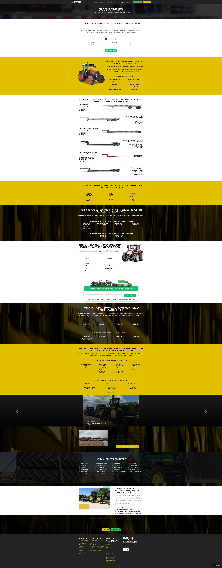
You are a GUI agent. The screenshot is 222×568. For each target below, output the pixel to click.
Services (96, 2)
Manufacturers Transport (102, 463)
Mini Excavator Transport (119, 473)
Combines (89, 193)
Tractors (89, 192)
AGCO (87, 258)
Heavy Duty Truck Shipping (119, 471)
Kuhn (109, 263)
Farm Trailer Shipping (101, 469)
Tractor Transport (84, 465)
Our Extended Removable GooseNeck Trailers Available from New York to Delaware (88, 154)
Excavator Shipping (84, 469)
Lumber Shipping (117, 463)
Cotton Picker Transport (102, 475)
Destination (114, 42)
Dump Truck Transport (118, 467)
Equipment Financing (110, 560)
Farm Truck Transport (101, 467)
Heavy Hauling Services (85, 473)
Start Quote (147, 2)
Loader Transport (133, 465)
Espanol (80, 553)
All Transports (109, 548)
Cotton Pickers (89, 194)
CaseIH (87, 268)
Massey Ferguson (109, 268)
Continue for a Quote (110, 50)
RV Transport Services (118, 475)
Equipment (102, 2)
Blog (91, 543)
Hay (107, 547)
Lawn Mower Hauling (101, 465)
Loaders (89, 198)
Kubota (109, 261)
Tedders (133, 192)
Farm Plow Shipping (134, 467)
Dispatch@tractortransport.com (112, 558)
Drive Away (81, 547)
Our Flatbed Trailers (83, 104)
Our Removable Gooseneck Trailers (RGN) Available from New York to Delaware (133, 141)
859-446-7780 (112, 557)
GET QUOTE (129, 296)
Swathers (89, 196)
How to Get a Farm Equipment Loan (97, 544)
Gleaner (87, 270)
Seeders (111, 195)
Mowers (133, 193)
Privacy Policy (134, 551)
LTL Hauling (81, 544)
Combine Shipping (84, 463)
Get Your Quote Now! (127, 446)
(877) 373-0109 (138, 2)
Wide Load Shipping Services (136, 471)
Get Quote (104, 529)
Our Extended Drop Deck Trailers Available (89, 128)
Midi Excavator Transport (135, 475)
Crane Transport (117, 469)
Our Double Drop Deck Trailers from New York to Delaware (133, 167)
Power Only (81, 546)
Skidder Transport (133, 473)
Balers (132, 198)
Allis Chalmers (87, 261)
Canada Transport (82, 552)
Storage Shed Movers (134, 469)
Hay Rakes (111, 199)
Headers (111, 198)
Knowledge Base (93, 540)
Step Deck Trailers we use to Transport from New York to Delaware (134, 117)
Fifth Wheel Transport (85, 467)
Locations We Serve (112, 2)
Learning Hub (122, 2)
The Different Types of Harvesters (97, 546)
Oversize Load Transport (86, 475)
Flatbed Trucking (82, 543)
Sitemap (132, 553)
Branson (87, 263)
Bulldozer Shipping (101, 473)
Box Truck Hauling (101, 471)
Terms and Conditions (126, 553)
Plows (111, 192)
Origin (92, 42)
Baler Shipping (133, 463)
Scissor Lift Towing (117, 465)
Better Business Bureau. (126, 68)
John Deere (109, 258)
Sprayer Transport (84, 471)
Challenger (87, 265)
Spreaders (89, 199)
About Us (129, 2)
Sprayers (133, 194)
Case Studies (92, 541)
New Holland (109, 270)
